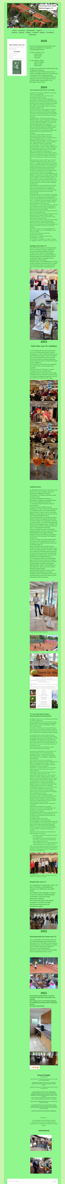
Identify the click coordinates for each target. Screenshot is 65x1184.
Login (55, 1180)
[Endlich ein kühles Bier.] (41, 1166)
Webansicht (54, 1181)
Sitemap (17, 1181)
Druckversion (12, 1181)
